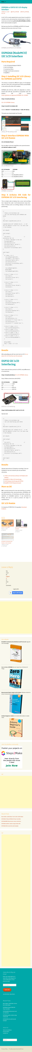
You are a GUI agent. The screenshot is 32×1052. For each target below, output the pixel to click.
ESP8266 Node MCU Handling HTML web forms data (17, 558)
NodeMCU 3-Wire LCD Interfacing (12, 479)
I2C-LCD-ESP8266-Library (7, 102)
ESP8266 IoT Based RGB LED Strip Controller (11, 819)
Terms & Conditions (7, 1030)
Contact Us (5, 1033)
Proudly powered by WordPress (16, 1049)
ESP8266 (17, 11)
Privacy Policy (6, 1031)
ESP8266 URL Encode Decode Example (9, 826)
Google (16, 592)
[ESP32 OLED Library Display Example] (21, 522)
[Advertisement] (16, 617)
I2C (2, 13)
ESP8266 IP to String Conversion (11, 555)
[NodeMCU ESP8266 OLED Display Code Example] (7, 537)
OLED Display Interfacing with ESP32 (13, 481)
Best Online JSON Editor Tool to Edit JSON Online (12, 816)
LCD (4, 13)
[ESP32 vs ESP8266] (7, 522)
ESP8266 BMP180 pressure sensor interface (11, 821)
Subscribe (7, 989)
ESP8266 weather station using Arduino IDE (10, 823)
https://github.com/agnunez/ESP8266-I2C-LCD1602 (14, 95)
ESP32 (13, 11)
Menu (2, 1)
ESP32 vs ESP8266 (5, 527)
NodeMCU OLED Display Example (12, 483)
